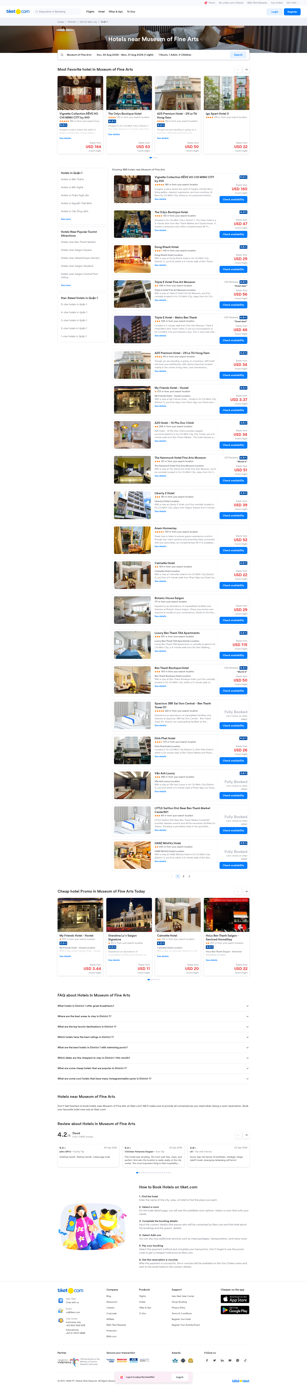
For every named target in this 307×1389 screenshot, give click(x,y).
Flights (142, 1296)
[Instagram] (237, 1360)
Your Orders (277, 2)
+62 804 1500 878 (75, 1325)
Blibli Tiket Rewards (257, 2)
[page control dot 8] (151, 1172)
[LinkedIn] (222, 1360)
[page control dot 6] (147, 1172)
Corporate (111, 1313)
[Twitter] (214, 1360)
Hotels (142, 1302)
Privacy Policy (178, 1307)
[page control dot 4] (143, 1172)
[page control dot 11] (156, 1172)
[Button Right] (246, 1134)
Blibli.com (111, 1336)
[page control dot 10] (155, 1172)
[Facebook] (206, 1360)
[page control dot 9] (153, 1172)
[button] (238, 69)
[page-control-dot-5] (156, 979)
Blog (108, 1296)
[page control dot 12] (158, 1172)
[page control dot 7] (149, 1172)
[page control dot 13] (160, 1172)
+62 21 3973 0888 (75, 1333)
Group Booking (179, 1302)
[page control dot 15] (164, 1172)
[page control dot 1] (137, 1172)
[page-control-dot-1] (151, 157)
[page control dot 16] (166, 1172)
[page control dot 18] (170, 1172)
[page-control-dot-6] (158, 979)
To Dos (142, 1313)
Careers (110, 1307)
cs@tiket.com (73, 1312)
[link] (274, 11)
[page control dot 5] (145, 1172)
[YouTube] (229, 1360)
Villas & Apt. (145, 1307)
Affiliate (110, 1319)
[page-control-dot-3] (155, 157)
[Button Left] (238, 1134)
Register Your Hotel (181, 1319)
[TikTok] (245, 1360)
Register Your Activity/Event (186, 1325)
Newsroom (112, 1302)
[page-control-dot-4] (156, 157)
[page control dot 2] (139, 1172)
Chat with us (72, 1302)
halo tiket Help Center (183, 1296)
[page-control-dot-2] (153, 157)
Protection (111, 1330)
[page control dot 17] (168, 1172)
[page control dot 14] (162, 1172)
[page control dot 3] (141, 1172)
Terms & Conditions (182, 1313)
